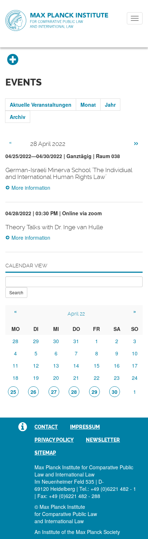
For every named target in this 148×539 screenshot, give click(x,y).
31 (76, 341)
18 (15, 377)
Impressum (85, 427)
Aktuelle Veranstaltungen (40, 104)
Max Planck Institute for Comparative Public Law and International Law (56, 21)
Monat (88, 104)
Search (16, 292)
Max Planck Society (98, 531)
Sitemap (45, 453)
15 (97, 365)
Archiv (18, 116)
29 (36, 341)
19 (36, 377)
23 (117, 377)
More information (30, 187)
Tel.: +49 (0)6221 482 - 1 (107, 488)
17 (135, 365)
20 (56, 377)
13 (56, 365)
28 (15, 341)
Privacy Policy (54, 440)
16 (117, 365)
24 (135, 377)
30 (56, 341)
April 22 (76, 314)
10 (135, 353)
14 (76, 365)
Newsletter (103, 440)
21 (76, 377)
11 (15, 365)
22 (97, 377)
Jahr (110, 104)
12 (36, 365)
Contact (46, 427)
